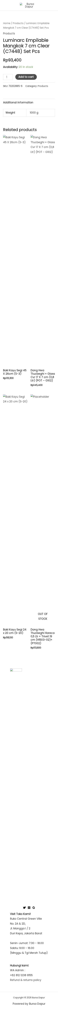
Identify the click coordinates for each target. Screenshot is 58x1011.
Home (6, 23)
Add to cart (26, 77)
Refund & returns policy (25, 980)
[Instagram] (29, 907)
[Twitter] (24, 907)
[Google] (33, 907)
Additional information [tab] (18, 102)
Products (18, 23)
